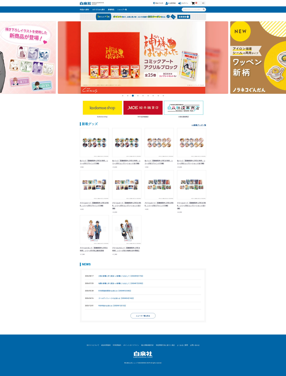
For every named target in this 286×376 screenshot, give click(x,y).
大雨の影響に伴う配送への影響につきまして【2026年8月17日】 (121, 276)
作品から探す (84, 9)
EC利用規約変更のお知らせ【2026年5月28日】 (115, 291)
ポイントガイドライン (131, 345)
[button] (122, 95)
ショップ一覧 (122, 9)
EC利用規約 (117, 345)
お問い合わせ (195, 345)
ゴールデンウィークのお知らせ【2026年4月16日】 (116, 298)
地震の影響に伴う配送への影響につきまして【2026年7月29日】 (121, 283)
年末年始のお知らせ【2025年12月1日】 (112, 306)
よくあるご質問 (182, 345)
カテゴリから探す (98, 9)
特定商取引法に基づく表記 (165, 345)
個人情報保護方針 (147, 345)
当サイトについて (93, 345)
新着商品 (111, 9)
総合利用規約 (106, 345)
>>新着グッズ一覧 (199, 125)
